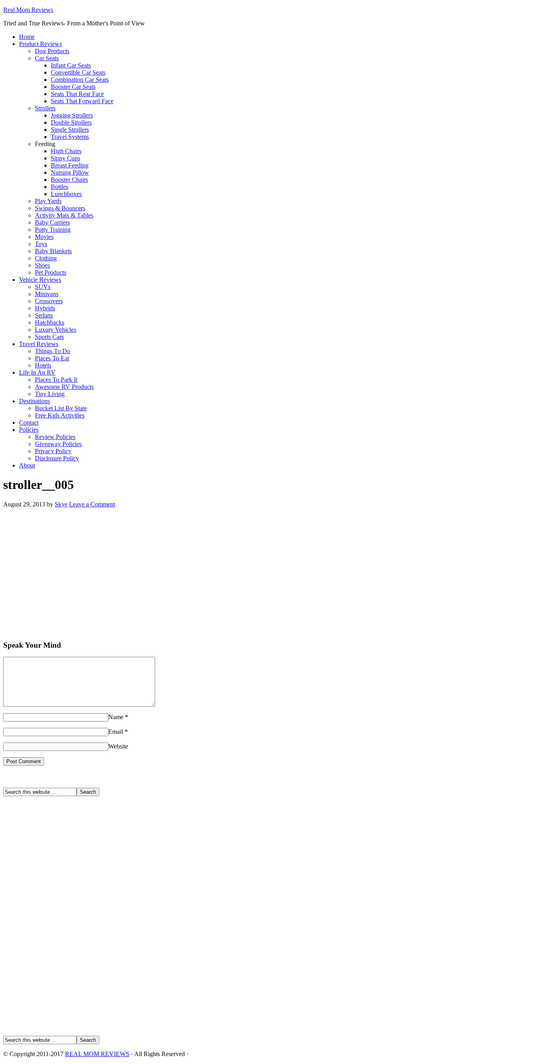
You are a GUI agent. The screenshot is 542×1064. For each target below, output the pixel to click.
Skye (61, 504)
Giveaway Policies (58, 444)
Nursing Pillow (70, 172)
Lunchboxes (66, 193)
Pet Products (50, 272)
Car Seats (47, 58)
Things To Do (52, 351)
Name (115, 717)
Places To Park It (56, 379)
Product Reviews (40, 43)
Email (115, 731)
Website (118, 746)
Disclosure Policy (57, 458)
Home (27, 36)
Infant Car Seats (71, 65)
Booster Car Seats (73, 86)
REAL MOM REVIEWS (97, 1054)
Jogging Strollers (72, 115)
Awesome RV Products (64, 386)
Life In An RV (37, 372)
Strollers (45, 108)
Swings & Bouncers (60, 208)
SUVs (42, 286)
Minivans (46, 294)
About (27, 465)
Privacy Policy (53, 451)
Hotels (43, 365)
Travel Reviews (38, 344)
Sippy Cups (65, 158)
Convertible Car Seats (78, 72)
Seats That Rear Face (77, 93)
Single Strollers (70, 129)
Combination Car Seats (80, 79)
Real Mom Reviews (28, 9)
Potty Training (53, 229)
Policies (28, 429)
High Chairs (66, 151)
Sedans (44, 315)
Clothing (46, 258)
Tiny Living (50, 394)
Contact (28, 422)
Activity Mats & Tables (64, 215)
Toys (41, 244)
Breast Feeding (69, 165)
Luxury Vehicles (55, 329)
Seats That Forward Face (82, 101)
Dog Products (52, 51)
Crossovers (49, 301)
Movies (44, 236)
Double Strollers (71, 122)
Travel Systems (70, 136)
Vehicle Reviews (40, 279)
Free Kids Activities (60, 415)
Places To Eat (52, 358)
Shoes (42, 265)
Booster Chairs (69, 179)
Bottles (59, 186)
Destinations (34, 401)
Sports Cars (49, 336)
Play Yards (48, 201)
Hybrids (45, 308)
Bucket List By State (61, 408)
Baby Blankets (53, 251)
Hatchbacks (49, 322)
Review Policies (55, 436)
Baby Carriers (52, 222)
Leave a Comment (92, 504)
